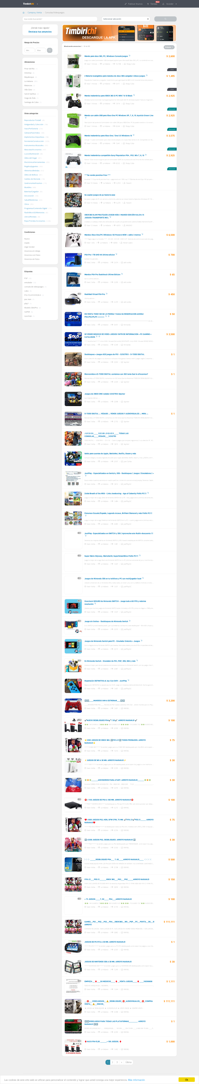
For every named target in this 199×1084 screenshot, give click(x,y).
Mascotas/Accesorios (33, 149)
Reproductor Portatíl (32, 120)
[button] (134, 3)
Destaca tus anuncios (40, 31)
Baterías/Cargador (31, 191)
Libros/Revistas (30, 216)
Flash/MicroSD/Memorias (34, 212)
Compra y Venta (35, 12)
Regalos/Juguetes (31, 166)
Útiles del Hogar (30, 158)
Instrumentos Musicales (34, 145)
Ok (186, 1079)
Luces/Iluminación (32, 154)
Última (128, 1062)
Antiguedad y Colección (34, 124)
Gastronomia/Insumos (33, 183)
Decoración (29, 195)
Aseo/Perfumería (31, 128)
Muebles (28, 187)
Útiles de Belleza (31, 175)
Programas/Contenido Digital (36, 208)
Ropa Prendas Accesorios (34, 221)
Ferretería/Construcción (34, 141)
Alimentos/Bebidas (32, 170)
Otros (26, 204)
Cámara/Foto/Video (32, 133)
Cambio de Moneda (32, 179)
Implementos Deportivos (34, 137)
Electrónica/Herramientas (34, 162)
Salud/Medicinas (31, 200)
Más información (136, 1079)
